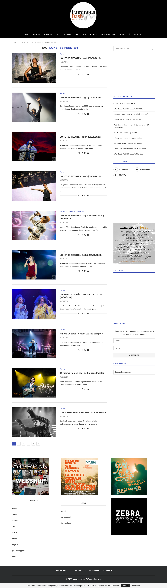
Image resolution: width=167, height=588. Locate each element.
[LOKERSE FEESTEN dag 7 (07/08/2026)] (34, 107)
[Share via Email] (88, 74)
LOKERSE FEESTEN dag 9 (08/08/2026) (80, 58)
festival (14, 533)
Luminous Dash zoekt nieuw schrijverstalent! (130, 114)
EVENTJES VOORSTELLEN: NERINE (128, 119)
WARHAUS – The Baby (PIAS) (125, 133)
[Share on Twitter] (85, 74)
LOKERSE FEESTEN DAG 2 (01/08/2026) (81, 255)
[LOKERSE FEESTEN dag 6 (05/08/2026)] (34, 146)
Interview (80, 34)
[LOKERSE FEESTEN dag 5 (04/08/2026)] (34, 186)
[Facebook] (129, 34)
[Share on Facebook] (82, 74)
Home (27, 34)
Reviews (47, 34)
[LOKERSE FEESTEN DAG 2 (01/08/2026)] (34, 264)
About (122, 34)
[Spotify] (137, 34)
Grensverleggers (108, 34)
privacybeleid (66, 517)
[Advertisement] (134, 73)
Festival (67, 34)
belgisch (15, 545)
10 (33, 444)
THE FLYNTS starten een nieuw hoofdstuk (129, 149)
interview (15, 539)
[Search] (141, 34)
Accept (125, 586)
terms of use (66, 523)
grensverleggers (18, 551)
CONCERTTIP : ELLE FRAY (124, 103)
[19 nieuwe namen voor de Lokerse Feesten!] (34, 383)
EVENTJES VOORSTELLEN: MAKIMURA (129, 109)
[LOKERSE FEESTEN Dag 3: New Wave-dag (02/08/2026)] (34, 225)
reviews (15, 521)
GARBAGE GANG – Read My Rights (127, 143)
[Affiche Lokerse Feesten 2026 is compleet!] (34, 343)
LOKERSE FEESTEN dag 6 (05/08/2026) (80, 137)
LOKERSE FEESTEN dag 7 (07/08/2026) (80, 97)
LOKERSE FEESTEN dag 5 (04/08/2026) (80, 176)
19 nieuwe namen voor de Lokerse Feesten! (82, 373)
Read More (136, 585)
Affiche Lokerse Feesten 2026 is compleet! (82, 334)
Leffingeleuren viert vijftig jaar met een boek (130, 138)
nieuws (36, 34)
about (14, 557)
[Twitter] (132, 34)
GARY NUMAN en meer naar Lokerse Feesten (83, 412)
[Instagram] (134, 34)
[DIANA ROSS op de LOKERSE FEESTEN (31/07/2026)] (34, 304)
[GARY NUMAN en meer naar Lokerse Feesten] (34, 422)
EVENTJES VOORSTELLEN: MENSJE (128, 154)
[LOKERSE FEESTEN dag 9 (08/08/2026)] (34, 68)
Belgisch (93, 34)
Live (57, 34)
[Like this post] (79, 74)
